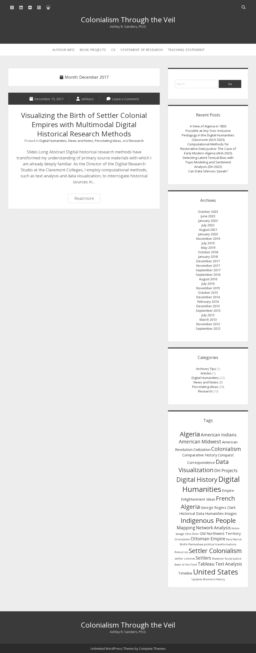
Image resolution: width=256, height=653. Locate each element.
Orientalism (182, 539)
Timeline (185, 573)
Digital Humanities (53, 140)
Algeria (190, 433)
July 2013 (208, 315)
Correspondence (201, 462)
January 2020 (208, 234)
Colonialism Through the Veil (128, 19)
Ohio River (192, 534)
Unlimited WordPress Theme (112, 648)
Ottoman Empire (208, 539)
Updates (197, 579)
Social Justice (233, 558)
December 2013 (208, 306)
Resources (181, 552)
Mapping (186, 528)
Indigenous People (208, 520)
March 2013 (208, 319)
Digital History (197, 479)
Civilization (201, 449)
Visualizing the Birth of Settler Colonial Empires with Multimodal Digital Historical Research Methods (84, 124)
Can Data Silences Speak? (208, 171)
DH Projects (226, 470)
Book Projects (93, 49)
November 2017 (208, 265)
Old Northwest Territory (220, 533)
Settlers (203, 558)
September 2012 (208, 328)
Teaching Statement (186, 49)
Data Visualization (203, 466)
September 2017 (208, 270)
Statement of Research (141, 49)
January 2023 (208, 220)
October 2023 (208, 211)
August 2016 (208, 279)
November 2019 (208, 238)
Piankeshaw (195, 544)
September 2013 (208, 310)
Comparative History (199, 454)
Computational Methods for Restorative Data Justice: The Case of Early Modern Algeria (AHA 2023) (208, 148)
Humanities (214, 513)
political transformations (220, 544)
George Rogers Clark (218, 507)
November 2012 (208, 324)
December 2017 (208, 261)
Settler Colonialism (215, 550)
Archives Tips (206, 368)
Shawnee (218, 558)
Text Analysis (228, 564)
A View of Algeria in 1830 (208, 126)
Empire (228, 490)
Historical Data (191, 513)
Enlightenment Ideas (198, 499)
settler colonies (185, 558)
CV (113, 49)
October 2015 (208, 292)
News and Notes (80, 140)
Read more (87, 199)
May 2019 (208, 247)
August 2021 (208, 229)
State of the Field (185, 564)
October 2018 (208, 252)
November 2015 (208, 288)
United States (215, 572)
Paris (229, 539)
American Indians (218, 435)
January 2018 (208, 256)
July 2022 (208, 225)
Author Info (63, 49)
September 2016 (208, 274)
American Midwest (200, 441)
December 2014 (208, 297)
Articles (206, 373)
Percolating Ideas (108, 140)
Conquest (226, 454)
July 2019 (208, 243)
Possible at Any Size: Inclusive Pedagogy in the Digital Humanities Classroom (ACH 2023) (208, 135)
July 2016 (208, 283)
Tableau (206, 564)
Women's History (214, 579)
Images (230, 513)
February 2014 (208, 301)
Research (136, 140)
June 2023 (208, 216)
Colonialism (226, 448)
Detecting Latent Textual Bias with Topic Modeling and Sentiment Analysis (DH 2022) (208, 162)
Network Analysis (213, 528)
